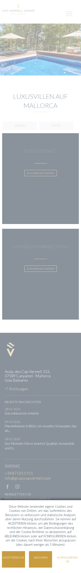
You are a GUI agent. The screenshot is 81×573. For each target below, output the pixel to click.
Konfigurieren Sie (67, 559)
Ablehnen (41, 557)
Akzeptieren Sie (13, 557)
